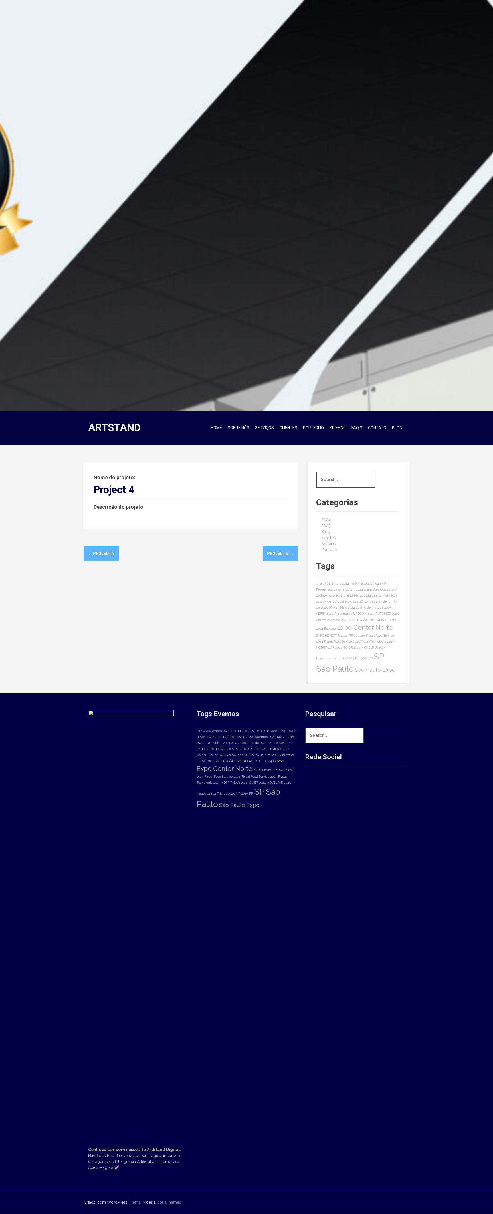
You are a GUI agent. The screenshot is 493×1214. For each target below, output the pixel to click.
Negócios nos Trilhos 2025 (335, 658)
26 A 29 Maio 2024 (342, 607)
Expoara (330, 628)
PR (371, 658)
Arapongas (342, 613)
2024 (326, 519)
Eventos (328, 537)
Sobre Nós (238, 427)
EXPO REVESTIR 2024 (331, 635)
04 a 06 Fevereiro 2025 (272, 730)
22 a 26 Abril (362, 601)
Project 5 (280, 553)
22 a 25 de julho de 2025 (333, 601)
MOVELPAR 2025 (373, 647)
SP (379, 656)
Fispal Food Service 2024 (222, 776)
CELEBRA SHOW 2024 (331, 619)
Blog (397, 427)
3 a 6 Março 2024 (362, 583)
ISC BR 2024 (351, 647)
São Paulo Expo (375, 669)
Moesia (149, 1202)
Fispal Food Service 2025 (342, 641)
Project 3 (101, 553)
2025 (325, 525)
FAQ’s (356, 427)
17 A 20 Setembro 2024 (259, 736)
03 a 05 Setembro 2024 (332, 583)
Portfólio (313, 427)
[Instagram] (333, 785)
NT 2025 (361, 658)
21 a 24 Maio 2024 (384, 595)
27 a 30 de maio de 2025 (373, 607)
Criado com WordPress (106, 1202)
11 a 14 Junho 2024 (377, 589)
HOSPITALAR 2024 (329, 647)
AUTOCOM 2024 (362, 613)
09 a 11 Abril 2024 (350, 589)
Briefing (338, 427)
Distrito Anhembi (364, 619)
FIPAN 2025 (356, 635)
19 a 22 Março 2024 (357, 595)
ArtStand (114, 428)
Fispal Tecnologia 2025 (377, 641)
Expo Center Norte (365, 627)
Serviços (264, 427)
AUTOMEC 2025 (387, 613)
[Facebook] (314, 785)
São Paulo (335, 669)
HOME (216, 427)
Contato (377, 427)
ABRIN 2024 (324, 613)
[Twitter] (352, 785)
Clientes (288, 427)
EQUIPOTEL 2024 (259, 761)
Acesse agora (100, 1167)
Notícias (328, 543)
